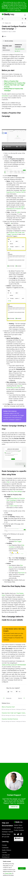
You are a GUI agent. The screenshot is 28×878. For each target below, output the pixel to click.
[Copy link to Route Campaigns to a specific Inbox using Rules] (18, 474)
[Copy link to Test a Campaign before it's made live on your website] (4, 623)
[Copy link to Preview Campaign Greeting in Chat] (8, 429)
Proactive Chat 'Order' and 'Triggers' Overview (14, 713)
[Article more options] (25, 23)
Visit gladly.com (18, 828)
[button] (8, 698)
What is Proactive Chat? (8, 707)
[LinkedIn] (15, 834)
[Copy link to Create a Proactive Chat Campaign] (12, 116)
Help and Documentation (7, 824)
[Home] (10, 15)
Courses (4, 845)
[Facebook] (21, 834)
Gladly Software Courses (6, 851)
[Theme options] (25, 18)
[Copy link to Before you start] (16, 70)
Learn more (18, 10)
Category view (7, 23)
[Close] (26, 6)
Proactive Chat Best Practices (10, 719)
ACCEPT (22, 868)
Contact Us (14, 807)
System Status (18, 825)
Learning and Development (6, 856)
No (19, 691)
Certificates (5, 848)
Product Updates (19, 830)
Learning (5, 841)
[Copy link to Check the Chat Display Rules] (4, 589)
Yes (11, 691)
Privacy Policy (8, 873)
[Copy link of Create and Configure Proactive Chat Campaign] (15, 29)
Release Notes (6, 834)
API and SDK (5, 837)
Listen (5, 36)
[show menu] (25, 15)
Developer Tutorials (7, 832)
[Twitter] (18, 834)
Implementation (6, 829)
